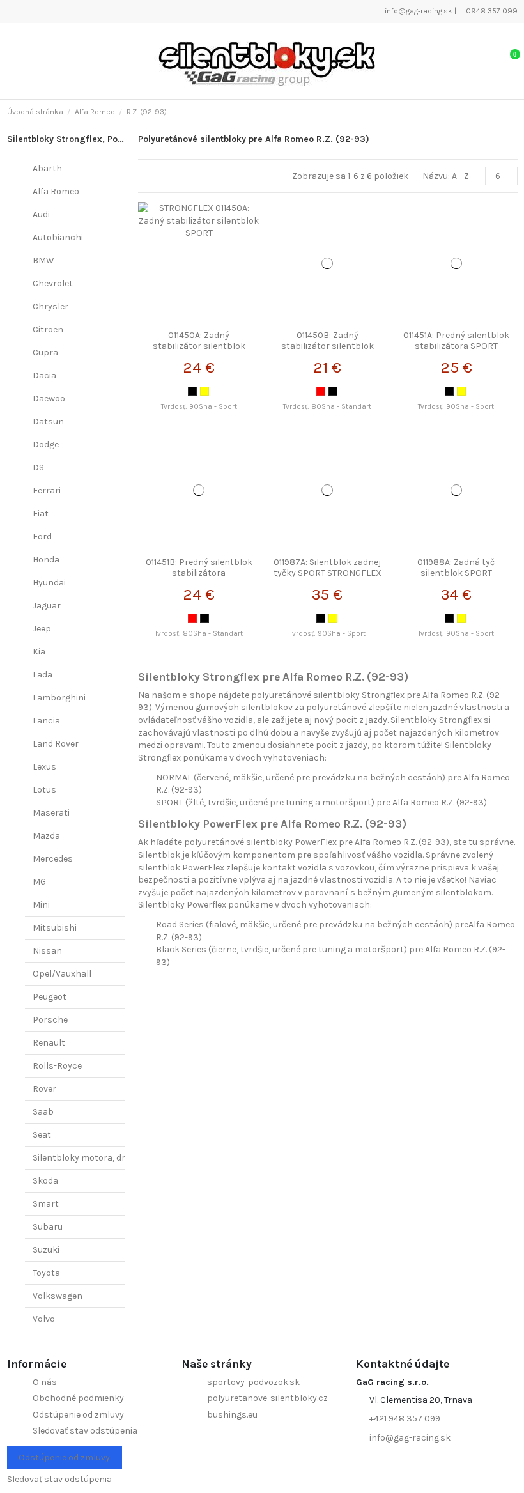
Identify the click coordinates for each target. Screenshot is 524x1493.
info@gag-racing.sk (417, 10)
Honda (46, 559)
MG (39, 881)
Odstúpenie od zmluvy (78, 1414)
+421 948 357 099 (404, 1418)
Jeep (42, 628)
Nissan (47, 950)
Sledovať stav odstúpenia (85, 1430)
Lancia (46, 720)
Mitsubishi (55, 927)
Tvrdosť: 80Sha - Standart (327, 407)
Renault (49, 1042)
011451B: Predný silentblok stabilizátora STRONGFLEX (199, 573)
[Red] (320, 391)
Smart (46, 1203)
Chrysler (50, 306)
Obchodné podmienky (78, 1398)
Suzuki (46, 1249)
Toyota (46, 1272)
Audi (41, 214)
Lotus (44, 789)
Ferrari (47, 490)
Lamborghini (59, 697)
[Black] (192, 391)
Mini (41, 904)
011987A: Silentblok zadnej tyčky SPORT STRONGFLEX (327, 567)
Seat (42, 1134)
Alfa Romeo (56, 191)
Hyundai (49, 582)
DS (38, 467)
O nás (45, 1382)
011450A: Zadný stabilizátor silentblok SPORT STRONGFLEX (199, 346)
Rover (44, 1088)
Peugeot (49, 996)
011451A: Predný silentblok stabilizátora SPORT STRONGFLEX (456, 346)
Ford (42, 536)
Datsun (48, 421)
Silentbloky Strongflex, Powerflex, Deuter (95, 139)
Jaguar (47, 605)
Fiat (41, 513)
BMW (43, 260)
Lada (42, 674)
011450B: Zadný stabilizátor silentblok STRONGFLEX (327, 346)
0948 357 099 (491, 10)
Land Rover (56, 743)
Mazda (46, 835)
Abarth (47, 168)
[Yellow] (204, 391)
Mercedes (53, 858)
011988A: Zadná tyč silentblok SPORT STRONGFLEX (456, 573)
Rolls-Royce (57, 1065)
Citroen (48, 329)
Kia (39, 651)
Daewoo (49, 398)
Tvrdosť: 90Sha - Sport (199, 407)
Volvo (44, 1318)
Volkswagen (57, 1295)
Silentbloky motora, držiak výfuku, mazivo (118, 1157)
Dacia (44, 375)
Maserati (51, 812)
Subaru (48, 1226)
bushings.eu (232, 1414)
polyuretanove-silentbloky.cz (267, 1398)
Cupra (45, 352)
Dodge (46, 444)
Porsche (50, 1019)
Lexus (44, 766)
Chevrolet (53, 283)
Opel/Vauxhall (62, 973)
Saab (43, 1111)
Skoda (45, 1180)
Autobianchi (58, 237)
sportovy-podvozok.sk (253, 1382)
